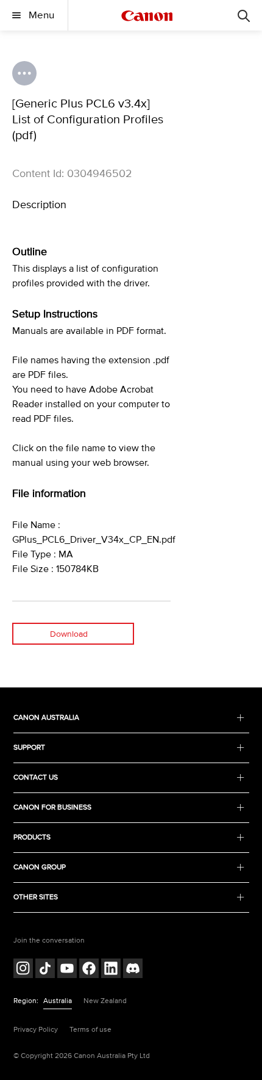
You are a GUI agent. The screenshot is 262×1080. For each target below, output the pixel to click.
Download (69, 634)
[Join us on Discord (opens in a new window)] (133, 970)
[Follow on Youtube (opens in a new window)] (67, 970)
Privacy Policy (35, 1029)
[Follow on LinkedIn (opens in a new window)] (111, 970)
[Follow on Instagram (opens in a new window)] (23, 970)
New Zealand (105, 1001)
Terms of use (90, 1029)
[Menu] (243, 15)
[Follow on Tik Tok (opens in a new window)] (45, 970)
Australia (57, 1001)
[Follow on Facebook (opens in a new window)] (89, 970)
